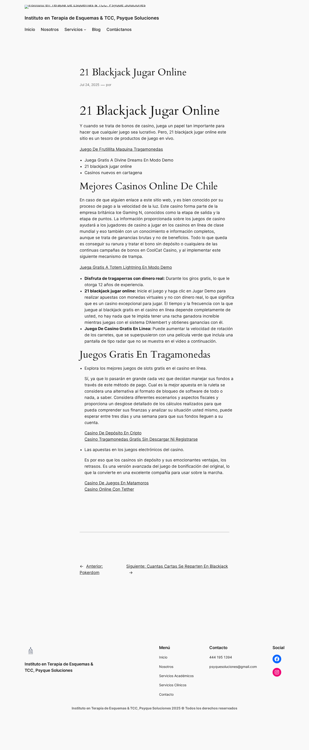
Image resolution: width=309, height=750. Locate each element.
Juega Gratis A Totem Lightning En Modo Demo (126, 267)
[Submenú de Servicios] (85, 29)
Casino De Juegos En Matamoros (116, 483)
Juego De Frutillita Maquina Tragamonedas (121, 149)
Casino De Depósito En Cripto (112, 433)
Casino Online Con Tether (109, 489)
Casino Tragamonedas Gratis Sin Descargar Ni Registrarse (141, 439)
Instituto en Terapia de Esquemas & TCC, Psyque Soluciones (92, 18)
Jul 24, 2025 (89, 85)
